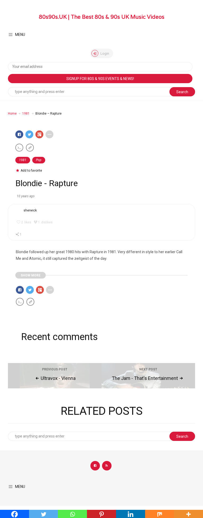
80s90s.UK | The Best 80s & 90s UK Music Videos (101, 16)
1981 (26, 113)
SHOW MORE (30, 275)
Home (12, 113)
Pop (38, 160)
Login (104, 53)
